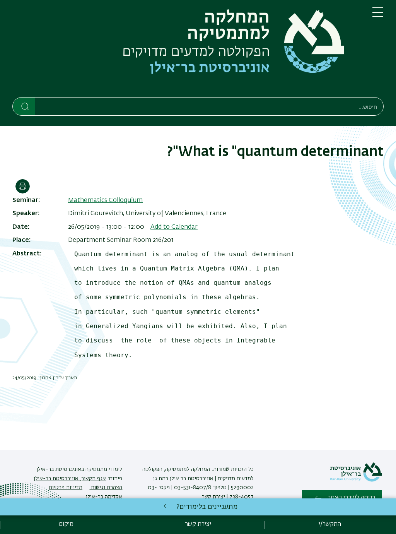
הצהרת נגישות (105, 487)
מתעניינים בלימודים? (207, 506)
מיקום (66, 524)
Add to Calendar (174, 227)
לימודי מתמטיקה (103, 469)
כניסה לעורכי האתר (351, 498)
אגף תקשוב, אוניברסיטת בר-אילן (70, 478)
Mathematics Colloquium (105, 200)
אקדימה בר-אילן (104, 497)
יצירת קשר (213, 497)
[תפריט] (377, 15)
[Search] (24, 106)
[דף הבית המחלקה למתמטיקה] (186, 50)
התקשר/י (330, 524)
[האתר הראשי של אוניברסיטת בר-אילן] (356, 480)
